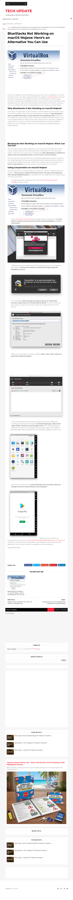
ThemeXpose (14, 888)
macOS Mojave (53, 97)
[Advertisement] (40, 86)
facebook (64, 609)
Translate (37, 649)
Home (9, 27)
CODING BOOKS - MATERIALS (12, 24)
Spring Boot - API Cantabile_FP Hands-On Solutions (31, 743)
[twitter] (64, 888)
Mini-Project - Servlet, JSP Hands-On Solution (29, 750)
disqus (57, 609)
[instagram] (58, 888)
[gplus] (61, 888)
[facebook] (67, 888)
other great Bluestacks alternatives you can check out (46, 540)
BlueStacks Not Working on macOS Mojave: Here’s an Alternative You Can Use (34, 27)
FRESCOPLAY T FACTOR (10, 19)
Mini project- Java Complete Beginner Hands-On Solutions (33, 735)
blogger (50, 609)
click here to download (23, 219)
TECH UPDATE (18, 11)
